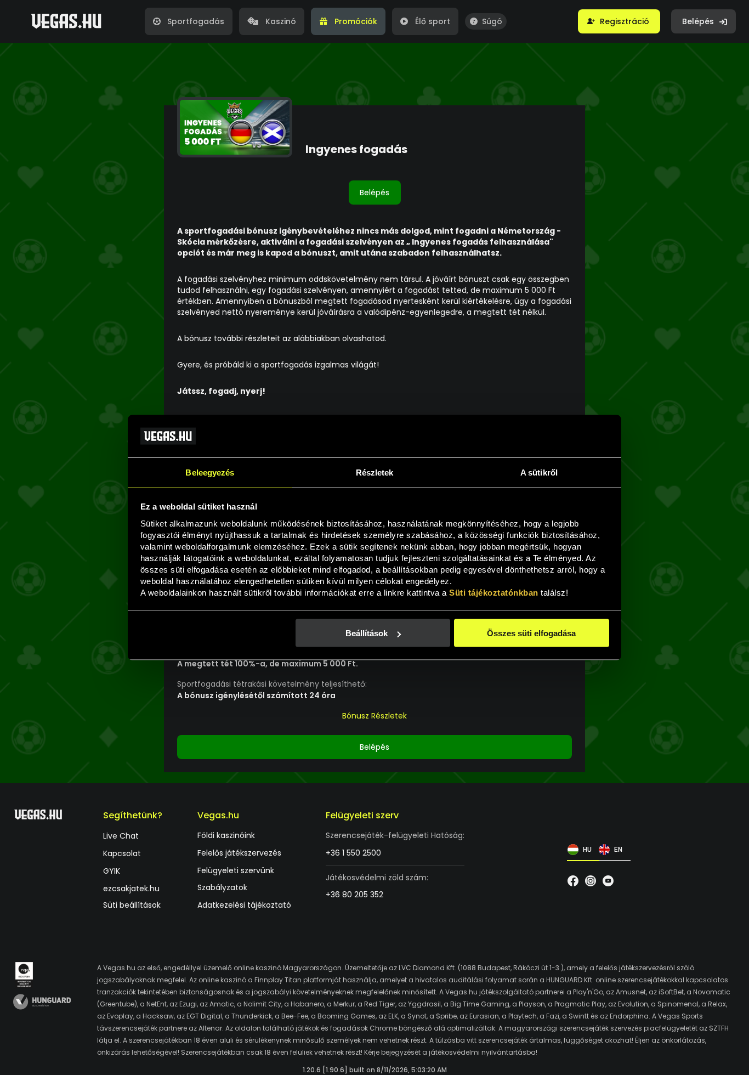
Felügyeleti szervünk (235, 870)
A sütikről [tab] (539, 472)
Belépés (374, 192)
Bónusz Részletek (374, 715)
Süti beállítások (132, 904)
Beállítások (366, 633)
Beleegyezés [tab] (209, 472)
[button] (619, 21)
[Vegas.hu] (66, 21)
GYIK (111, 871)
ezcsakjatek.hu (131, 889)
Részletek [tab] (375, 472)
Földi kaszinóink (226, 835)
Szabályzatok (222, 887)
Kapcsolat (122, 853)
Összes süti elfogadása (531, 633)
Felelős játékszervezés (239, 853)
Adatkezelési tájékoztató (244, 905)
